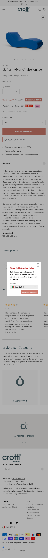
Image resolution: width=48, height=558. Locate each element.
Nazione (13, 283)
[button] (38, 265)
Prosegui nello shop (29, 292)
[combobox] (18, 287)
